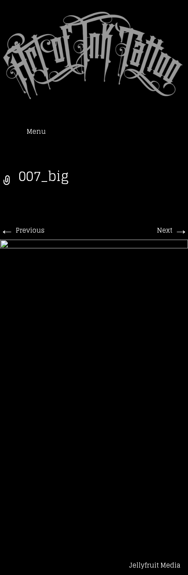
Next (172, 230)
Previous (22, 230)
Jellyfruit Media (155, 565)
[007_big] (94, 383)
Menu (36, 131)
